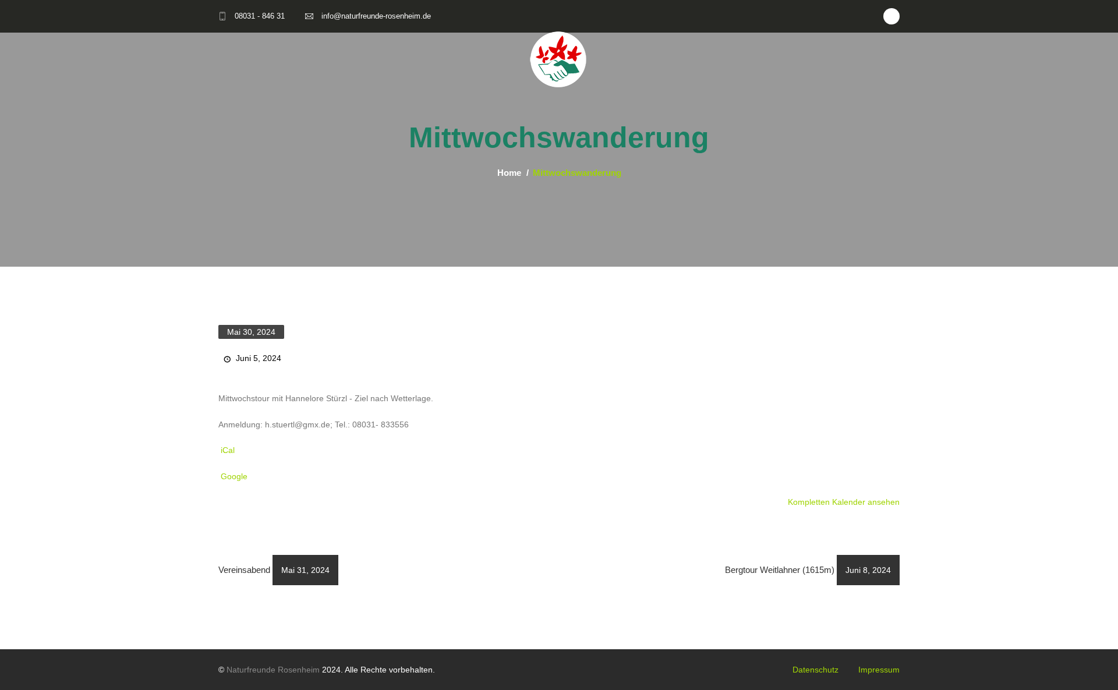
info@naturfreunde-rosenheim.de (376, 16)
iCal (228, 450)
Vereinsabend (274, 570)
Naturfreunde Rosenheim (273, 669)
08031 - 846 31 (260, 16)
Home (509, 173)
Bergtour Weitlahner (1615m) (808, 570)
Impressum (879, 669)
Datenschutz (815, 669)
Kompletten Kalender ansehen (844, 502)
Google (234, 476)
